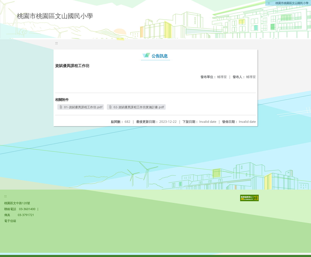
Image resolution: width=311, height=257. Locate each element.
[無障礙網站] (250, 200)
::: (269, 3)
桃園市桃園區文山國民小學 (291, 3)
